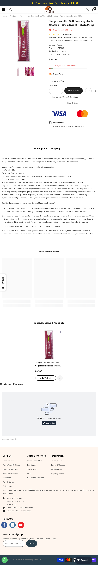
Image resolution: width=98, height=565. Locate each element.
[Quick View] (60, 332)
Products (13, 16)
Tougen (60, 45)
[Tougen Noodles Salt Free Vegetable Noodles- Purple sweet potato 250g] (49, 345)
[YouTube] (21, 525)
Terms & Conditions (70, 97)
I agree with (57, 97)
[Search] (10, 9)
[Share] (94, 91)
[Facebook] (4, 525)
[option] (23, 41)
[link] (16, 301)
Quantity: (53, 85)
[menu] (3, 9)
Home (4, 16)
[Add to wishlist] (88, 91)
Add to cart (74, 90)
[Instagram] (12, 525)
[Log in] (87, 9)
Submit (31, 543)
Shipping (55, 148)
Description (40, 148)
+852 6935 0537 (26, 507)
